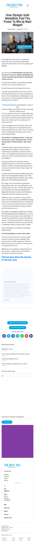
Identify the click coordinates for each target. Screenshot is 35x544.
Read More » (4, 351)
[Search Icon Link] (5, 485)
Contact (6, 514)
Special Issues (8, 518)
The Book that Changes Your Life (10, 359)
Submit (6, 511)
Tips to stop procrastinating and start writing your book (16, 354)
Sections (6, 498)
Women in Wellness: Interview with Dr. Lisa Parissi (14, 364)
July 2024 (17, 483)
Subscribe (6, 508)
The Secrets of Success (9, 105)
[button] (4, 336)
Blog (5, 504)
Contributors (7, 500)
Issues (5, 496)
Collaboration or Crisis (7, 349)
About (5, 494)
